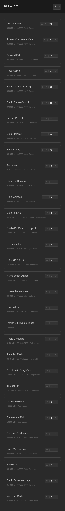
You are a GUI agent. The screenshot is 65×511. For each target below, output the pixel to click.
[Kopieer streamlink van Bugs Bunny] (55, 150)
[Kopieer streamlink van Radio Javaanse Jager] (55, 481)
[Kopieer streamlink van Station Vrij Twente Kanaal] (55, 323)
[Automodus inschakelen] (58, 6)
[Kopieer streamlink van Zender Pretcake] (55, 118)
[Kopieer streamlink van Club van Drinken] (55, 181)
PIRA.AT (11, 6)
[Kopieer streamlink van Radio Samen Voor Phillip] (55, 103)
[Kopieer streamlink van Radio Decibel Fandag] (55, 87)
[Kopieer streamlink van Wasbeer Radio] (55, 497)
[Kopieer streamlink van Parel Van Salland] (55, 449)
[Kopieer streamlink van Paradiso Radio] (55, 355)
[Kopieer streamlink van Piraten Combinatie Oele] (55, 40)
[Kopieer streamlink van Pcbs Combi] (55, 71)
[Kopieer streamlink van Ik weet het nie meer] (55, 292)
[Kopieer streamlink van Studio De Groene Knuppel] (55, 229)
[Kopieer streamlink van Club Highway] (55, 134)
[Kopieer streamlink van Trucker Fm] (55, 386)
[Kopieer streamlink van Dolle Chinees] (55, 197)
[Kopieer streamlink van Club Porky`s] (55, 213)
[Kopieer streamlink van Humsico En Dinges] (55, 276)
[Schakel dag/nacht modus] (55, 6)
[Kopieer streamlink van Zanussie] (55, 166)
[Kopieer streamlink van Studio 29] (55, 465)
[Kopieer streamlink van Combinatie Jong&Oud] (55, 371)
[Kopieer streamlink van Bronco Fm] (55, 307)
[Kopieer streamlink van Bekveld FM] (55, 55)
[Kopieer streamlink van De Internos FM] (55, 418)
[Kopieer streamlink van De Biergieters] (55, 244)
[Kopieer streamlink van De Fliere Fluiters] (55, 402)
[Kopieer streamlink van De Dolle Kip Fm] (55, 260)
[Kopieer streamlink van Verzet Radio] (55, 24)
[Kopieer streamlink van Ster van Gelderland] (55, 434)
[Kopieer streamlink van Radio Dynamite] (55, 339)
